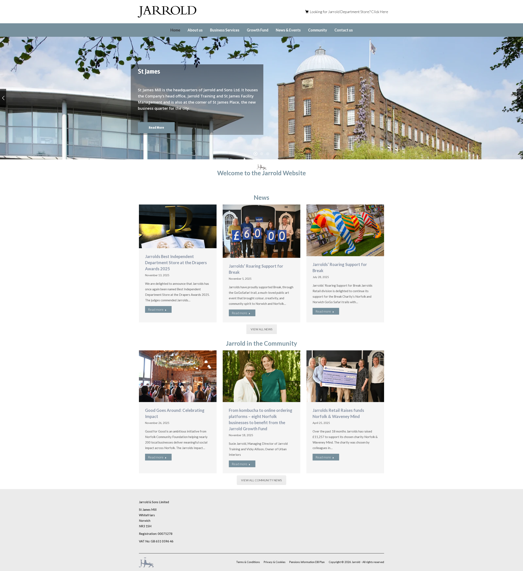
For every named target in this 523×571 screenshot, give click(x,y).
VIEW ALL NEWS (262, 329)
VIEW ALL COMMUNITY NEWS (261, 480)
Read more (155, 309)
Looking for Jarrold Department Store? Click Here (349, 11)
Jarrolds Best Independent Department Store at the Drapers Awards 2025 (176, 262)
